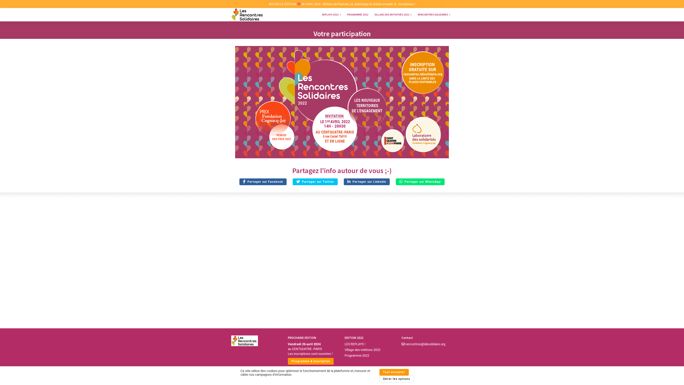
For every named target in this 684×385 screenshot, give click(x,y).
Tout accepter (394, 372)
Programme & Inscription (311, 361)
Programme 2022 (357, 355)
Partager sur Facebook (264, 181)
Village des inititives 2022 (362, 350)
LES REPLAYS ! (355, 344)
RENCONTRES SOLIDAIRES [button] (433, 14)
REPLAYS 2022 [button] (330, 14)
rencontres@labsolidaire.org (425, 344)
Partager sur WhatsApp (422, 181)
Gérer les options (396, 379)
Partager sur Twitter (317, 181)
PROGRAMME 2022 (357, 14)
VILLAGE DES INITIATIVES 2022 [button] (392, 14)
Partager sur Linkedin (368, 181)
